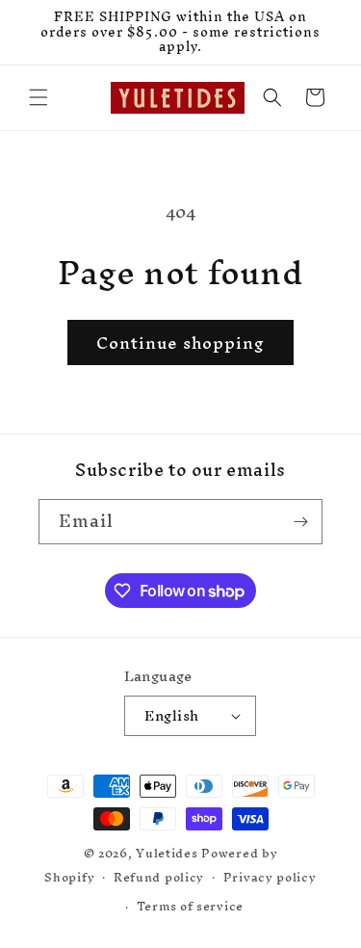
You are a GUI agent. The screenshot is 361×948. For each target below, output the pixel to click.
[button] (38, 97)
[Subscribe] (300, 521)
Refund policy (159, 877)
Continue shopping (180, 342)
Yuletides (166, 853)
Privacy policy (270, 877)
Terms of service (190, 906)
